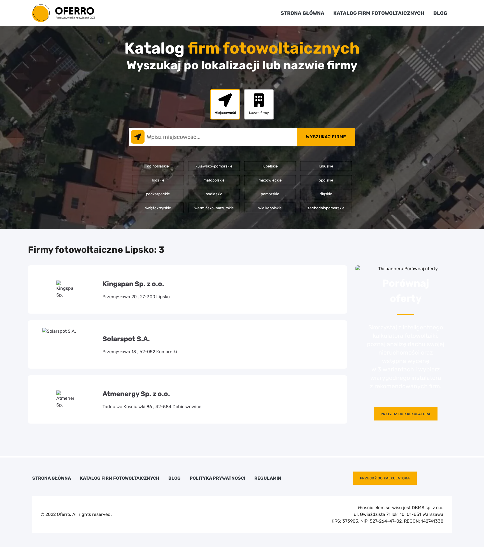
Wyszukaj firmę (326, 136)
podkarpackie (158, 194)
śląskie (326, 194)
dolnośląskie (158, 166)
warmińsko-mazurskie (214, 208)
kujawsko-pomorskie (214, 166)
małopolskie (214, 180)
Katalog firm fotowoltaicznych (378, 13)
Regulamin (267, 478)
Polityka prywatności (217, 478)
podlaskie (214, 194)
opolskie (326, 180)
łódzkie (158, 180)
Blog (440, 13)
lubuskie (326, 166)
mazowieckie (270, 180)
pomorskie (270, 194)
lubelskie (270, 166)
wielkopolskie (270, 208)
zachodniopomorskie (326, 208)
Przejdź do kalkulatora (406, 414)
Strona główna (302, 13)
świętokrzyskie (158, 208)
